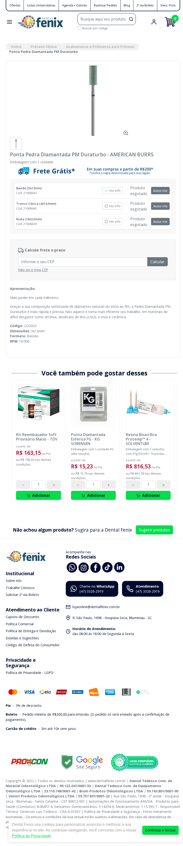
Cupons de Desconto (22, 617)
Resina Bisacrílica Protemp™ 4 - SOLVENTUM (141, 439)
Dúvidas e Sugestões (22, 638)
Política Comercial (20, 624)
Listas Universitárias (41, 5)
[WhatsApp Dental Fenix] (72, 567)
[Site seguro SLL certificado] (82, 762)
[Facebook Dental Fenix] (96, 567)
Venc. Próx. (168, 5)
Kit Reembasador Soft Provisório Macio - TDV (36, 436)
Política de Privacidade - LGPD (29, 672)
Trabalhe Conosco (20, 587)
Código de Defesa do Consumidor (33, 645)
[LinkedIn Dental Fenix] (119, 567)
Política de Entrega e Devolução (31, 631)
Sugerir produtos (154, 530)
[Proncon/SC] (29, 762)
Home (16, 46)
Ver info (115, 190)
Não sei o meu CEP (33, 269)
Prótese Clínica (44, 46)
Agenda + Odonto (74, 5)
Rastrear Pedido (105, 5)
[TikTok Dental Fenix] (107, 567)
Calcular (157, 261)
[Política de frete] (93, 171)
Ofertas (15, 5)
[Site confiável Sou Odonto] (134, 762)
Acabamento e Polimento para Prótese (100, 46)
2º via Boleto (145, 5)
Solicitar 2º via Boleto (22, 594)
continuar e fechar (160, 830)
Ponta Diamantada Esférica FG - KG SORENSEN (88, 439)
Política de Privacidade (31, 836)
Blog (127, 5)
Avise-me (160, 190)
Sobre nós (14, 580)
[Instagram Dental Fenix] (84, 567)
